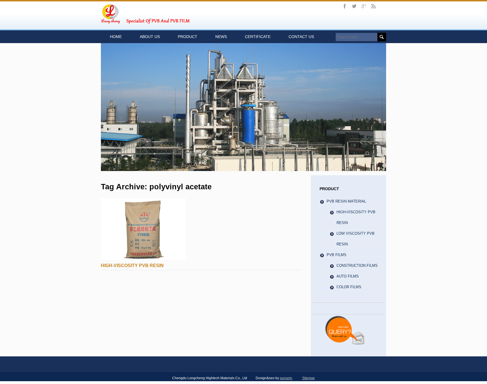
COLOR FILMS (349, 287)
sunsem (286, 378)
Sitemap (308, 378)
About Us (150, 36)
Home (116, 36)
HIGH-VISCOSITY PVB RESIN (132, 265)
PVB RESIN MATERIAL (346, 201)
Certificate (258, 36)
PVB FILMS (336, 255)
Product (187, 36)
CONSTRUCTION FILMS (357, 265)
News (221, 36)
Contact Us (301, 36)
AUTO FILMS (348, 276)
